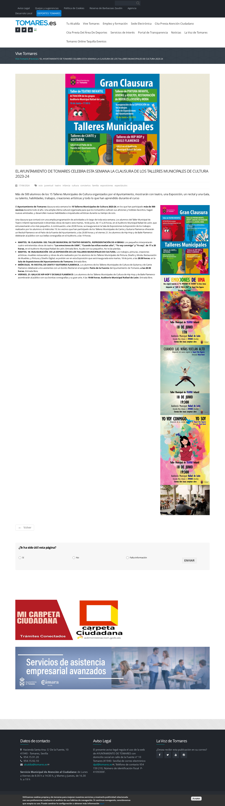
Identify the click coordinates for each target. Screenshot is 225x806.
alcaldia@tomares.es (36, 764)
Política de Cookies (74, 8)
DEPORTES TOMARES (48, 13)
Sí (23, 557)
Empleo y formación (115, 23)
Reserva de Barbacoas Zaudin (106, 8)
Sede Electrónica (141, 23)
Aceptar (196, 798)
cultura (75, 185)
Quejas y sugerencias (47, 8)
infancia (66, 185)
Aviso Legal (24, 8)
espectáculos (121, 185)
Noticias (176, 32)
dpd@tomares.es (103, 764)
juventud (48, 185)
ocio (41, 185)
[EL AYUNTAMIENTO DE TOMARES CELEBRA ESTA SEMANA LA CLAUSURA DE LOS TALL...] (112, 163)
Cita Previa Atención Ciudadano (174, 23)
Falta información (138, 557)
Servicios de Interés (123, 32)
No (77, 557)
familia (95, 185)
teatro (58, 185)
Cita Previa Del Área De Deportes (86, 32)
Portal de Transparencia (153, 32)
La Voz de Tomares (196, 32)
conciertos (85, 185)
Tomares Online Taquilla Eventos (86, 41)
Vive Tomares (91, 23)
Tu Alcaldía (73, 23)
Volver (27, 527)
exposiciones (106, 185)
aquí (102, 803)
